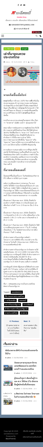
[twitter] (21, 5)
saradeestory (17, 292)
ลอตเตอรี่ (22, 300)
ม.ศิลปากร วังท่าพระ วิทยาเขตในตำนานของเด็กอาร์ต (26, 395)
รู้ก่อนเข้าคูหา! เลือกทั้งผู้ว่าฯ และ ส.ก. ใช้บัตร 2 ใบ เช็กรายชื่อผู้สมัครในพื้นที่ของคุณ (26, 381)
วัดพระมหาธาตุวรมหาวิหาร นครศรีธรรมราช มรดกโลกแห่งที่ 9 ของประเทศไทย (25, 366)
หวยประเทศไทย (11, 313)
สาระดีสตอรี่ (28, 305)
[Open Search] (36, 36)
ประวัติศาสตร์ (9, 49)
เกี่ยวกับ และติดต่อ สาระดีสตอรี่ (32, 432)
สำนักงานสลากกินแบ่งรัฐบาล (16, 309)
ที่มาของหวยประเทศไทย (14, 296)
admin (8, 62)
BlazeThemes (11, 439)
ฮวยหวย (24, 313)
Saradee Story (21, 17)
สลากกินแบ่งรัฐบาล (12, 305)
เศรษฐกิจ (25, 49)
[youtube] (24, 5)
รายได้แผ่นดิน (10, 300)
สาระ (17, 49)
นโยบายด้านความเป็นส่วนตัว (32, 437)
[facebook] (18, 5)
